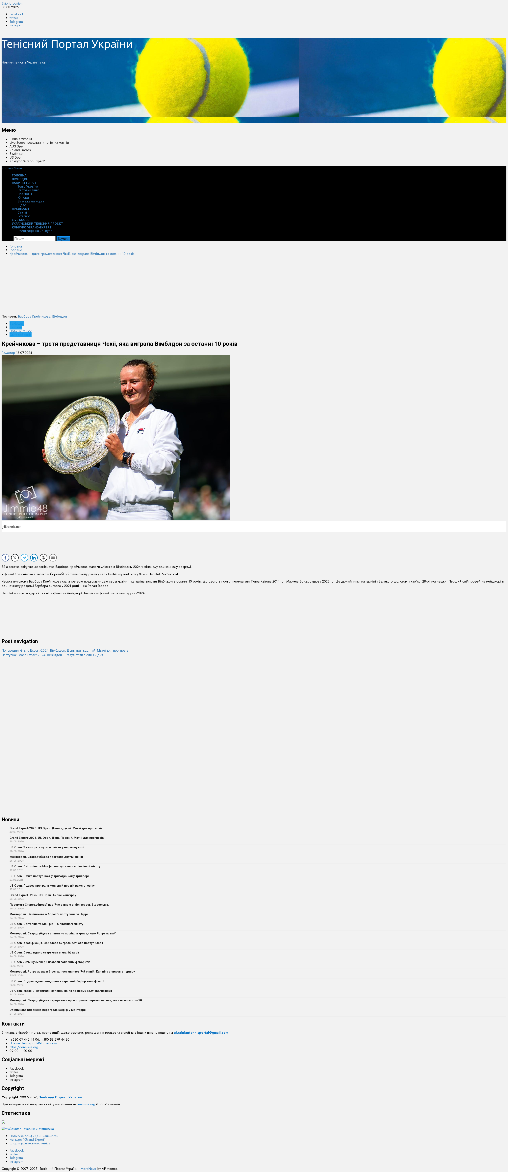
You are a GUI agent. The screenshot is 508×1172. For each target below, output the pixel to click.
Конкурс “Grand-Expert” (27, 161)
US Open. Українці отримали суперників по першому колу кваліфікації (61, 991)
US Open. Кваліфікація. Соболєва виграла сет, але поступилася (56, 943)
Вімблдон (17, 154)
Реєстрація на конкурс (34, 231)
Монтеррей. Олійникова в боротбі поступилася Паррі (49, 914)
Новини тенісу (24, 183)
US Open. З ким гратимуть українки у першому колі (47, 847)
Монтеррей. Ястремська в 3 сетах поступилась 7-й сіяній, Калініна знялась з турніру (72, 971)
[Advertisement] (121, 95)
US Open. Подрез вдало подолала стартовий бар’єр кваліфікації (57, 981)
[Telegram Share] (24, 557)
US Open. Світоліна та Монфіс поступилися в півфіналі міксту (55, 866)
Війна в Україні (21, 139)
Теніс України (27, 186)
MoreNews (88, 1168)
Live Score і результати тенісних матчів (39, 142)
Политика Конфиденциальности (34, 1135)
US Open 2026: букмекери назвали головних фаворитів (50, 962)
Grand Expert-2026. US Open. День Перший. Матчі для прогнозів (57, 838)
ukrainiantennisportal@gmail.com (33, 1043)
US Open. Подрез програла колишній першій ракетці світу (52, 885)
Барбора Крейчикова (34, 316)
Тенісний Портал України (67, 43)
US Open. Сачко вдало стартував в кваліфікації (44, 952)
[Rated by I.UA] (10, 1125)
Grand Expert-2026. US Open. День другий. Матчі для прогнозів (56, 828)
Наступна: (52, 655)
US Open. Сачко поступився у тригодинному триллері (49, 876)
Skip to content (12, 3)
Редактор (9, 352)
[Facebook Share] (5, 557)
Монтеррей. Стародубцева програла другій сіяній (46, 857)
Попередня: (65, 650)
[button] (12, 168)
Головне (16, 327)
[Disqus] (254, 706)
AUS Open (17, 146)
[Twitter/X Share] (15, 557)
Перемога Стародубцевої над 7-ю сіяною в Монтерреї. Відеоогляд (59, 904)
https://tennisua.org (24, 1047)
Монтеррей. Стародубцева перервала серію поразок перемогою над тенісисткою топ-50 (76, 1000)
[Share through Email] (53, 557)
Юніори (23, 197)
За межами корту (30, 201)
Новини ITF (25, 194)
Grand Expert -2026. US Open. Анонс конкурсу (43, 895)
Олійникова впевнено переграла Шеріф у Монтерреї (48, 1010)
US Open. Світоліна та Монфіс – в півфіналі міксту (46, 924)
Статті (22, 212)
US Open (16, 157)
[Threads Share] (43, 557)
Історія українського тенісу (30, 1143)
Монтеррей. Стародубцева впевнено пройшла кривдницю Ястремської (62, 933)
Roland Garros (20, 150)
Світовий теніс (28, 190)
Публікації (20, 209)
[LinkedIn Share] (34, 557)
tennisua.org (86, 1104)
